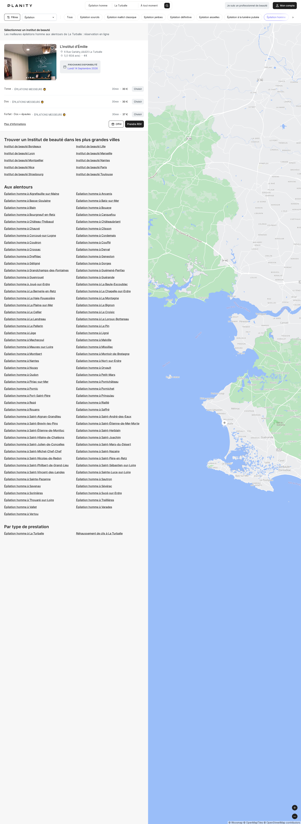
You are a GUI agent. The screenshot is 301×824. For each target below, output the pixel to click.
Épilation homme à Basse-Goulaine (27, 200)
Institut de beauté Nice (19, 167)
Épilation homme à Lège (20, 333)
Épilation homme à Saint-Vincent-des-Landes (34, 472)
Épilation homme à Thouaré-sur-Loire (29, 500)
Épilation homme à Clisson (93, 228)
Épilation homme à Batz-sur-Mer (97, 200)
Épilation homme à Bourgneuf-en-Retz (29, 214)
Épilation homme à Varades (94, 507)
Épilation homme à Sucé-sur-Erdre (99, 493)
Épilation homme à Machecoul (24, 340)
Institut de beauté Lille (91, 146)
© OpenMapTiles (253, 822)
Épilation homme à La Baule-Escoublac (102, 284)
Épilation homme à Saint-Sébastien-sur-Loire (106, 465)
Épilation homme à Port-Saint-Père (27, 395)
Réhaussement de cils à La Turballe (99, 533)
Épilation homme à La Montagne (97, 298)
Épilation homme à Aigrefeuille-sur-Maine (31, 193)
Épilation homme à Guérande (95, 277)
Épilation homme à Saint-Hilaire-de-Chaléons (34, 437)
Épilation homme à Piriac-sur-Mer (26, 381)
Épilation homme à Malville (93, 340)
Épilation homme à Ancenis (94, 193)
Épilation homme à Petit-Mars (95, 374)
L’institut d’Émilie (74, 47)
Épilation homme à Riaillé (92, 402)
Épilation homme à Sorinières (23, 493)
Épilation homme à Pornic (21, 388)
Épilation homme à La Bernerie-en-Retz (30, 291)
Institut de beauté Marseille (94, 153)
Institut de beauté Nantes (93, 160)
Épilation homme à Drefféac (22, 256)
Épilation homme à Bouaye (93, 207)
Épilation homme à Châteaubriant (98, 221)
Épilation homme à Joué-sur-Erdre (27, 284)
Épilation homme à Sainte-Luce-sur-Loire (103, 472)
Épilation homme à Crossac (22, 249)
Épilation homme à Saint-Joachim (98, 437)
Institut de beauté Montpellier (23, 160)
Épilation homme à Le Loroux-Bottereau (102, 319)
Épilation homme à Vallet (20, 507)
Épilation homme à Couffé (93, 242)
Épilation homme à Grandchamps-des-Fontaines (36, 270)
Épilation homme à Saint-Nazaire (97, 451)
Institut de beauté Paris (91, 167)
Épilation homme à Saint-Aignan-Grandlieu (32, 416)
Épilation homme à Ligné (92, 333)
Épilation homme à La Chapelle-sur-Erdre (103, 291)
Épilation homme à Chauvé (22, 228)
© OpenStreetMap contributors (282, 822)
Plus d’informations (15, 124)
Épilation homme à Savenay (22, 486)
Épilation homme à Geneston (95, 256)
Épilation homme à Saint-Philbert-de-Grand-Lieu (36, 465)
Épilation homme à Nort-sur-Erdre (98, 360)
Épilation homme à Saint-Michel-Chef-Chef (32, 451)
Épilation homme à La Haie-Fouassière (29, 298)
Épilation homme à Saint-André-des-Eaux (103, 416)
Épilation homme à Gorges (93, 263)
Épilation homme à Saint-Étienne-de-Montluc (34, 430)
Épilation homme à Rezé (20, 402)
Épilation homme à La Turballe (24, 533)
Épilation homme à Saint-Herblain (98, 430)
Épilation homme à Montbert (23, 354)
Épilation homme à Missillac (94, 347)
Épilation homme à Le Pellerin (23, 326)
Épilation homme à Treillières (95, 500)
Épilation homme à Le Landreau (25, 319)
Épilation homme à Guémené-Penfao (100, 270)
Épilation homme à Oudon (21, 374)
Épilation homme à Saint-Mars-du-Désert (103, 444)
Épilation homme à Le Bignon (95, 305)
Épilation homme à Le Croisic (95, 312)
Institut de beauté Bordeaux (22, 146)
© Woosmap (236, 822)
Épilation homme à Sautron (94, 479)
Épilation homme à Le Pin (92, 326)
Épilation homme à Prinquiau (95, 395)
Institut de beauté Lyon (19, 153)
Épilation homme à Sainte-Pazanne (27, 479)
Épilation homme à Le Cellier (23, 312)
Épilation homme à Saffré (92, 409)
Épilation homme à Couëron (22, 242)
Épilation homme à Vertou (21, 514)
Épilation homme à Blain (20, 207)
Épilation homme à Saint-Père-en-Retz (101, 458)
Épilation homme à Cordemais (96, 235)
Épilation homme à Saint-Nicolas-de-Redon (33, 458)
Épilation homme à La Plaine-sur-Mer (28, 305)
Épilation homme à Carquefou (96, 214)
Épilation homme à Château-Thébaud (29, 221)
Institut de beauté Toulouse (94, 174)
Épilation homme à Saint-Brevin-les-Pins (31, 423)
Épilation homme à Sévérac (94, 486)
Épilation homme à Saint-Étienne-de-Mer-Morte (107, 423)
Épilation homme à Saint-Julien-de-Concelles (34, 444)
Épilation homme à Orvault (93, 367)
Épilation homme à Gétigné (22, 263)
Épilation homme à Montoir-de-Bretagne (102, 354)
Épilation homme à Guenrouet (24, 277)
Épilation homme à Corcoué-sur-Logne (30, 235)
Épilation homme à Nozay (21, 367)
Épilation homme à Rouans (22, 409)
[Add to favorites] (52, 48)
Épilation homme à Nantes (21, 360)
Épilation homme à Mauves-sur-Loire (28, 347)
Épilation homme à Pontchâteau (97, 381)
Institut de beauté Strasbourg (23, 174)
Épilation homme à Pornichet (95, 388)
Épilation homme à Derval (93, 249)
